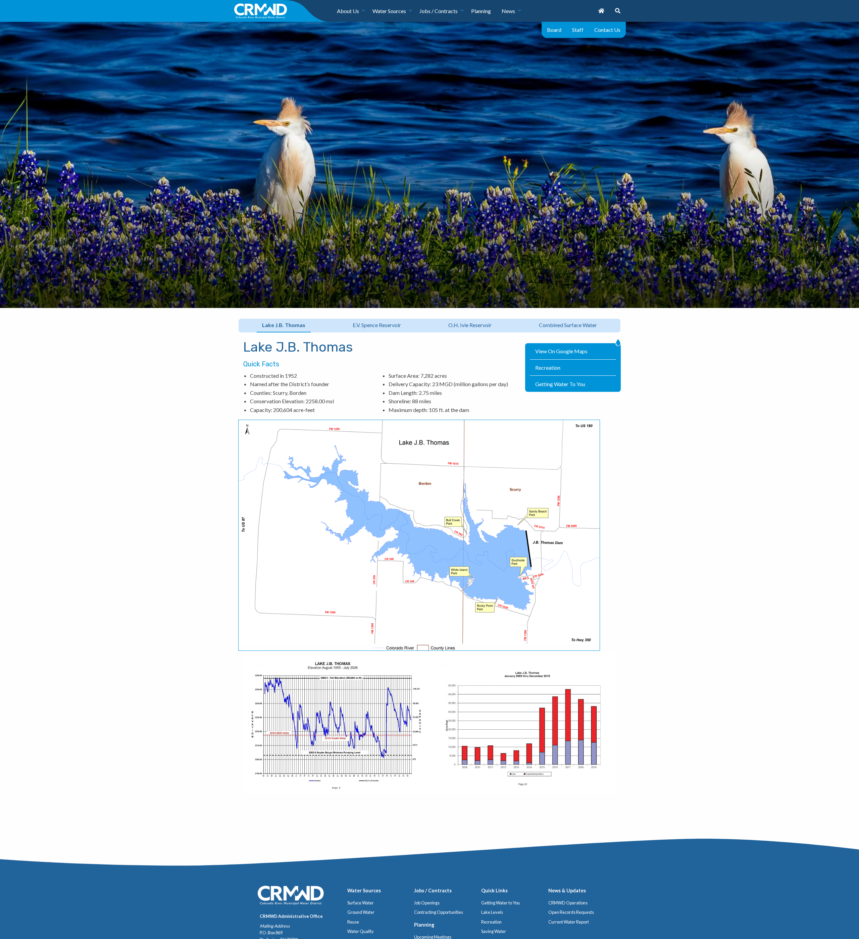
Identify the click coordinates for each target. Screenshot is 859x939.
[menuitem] (349, 11)
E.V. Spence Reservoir (377, 325)
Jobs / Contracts (438, 11)
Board (554, 30)
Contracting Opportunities (438, 912)
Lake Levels (492, 912)
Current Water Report (568, 922)
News (508, 11)
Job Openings (427, 902)
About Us (348, 11)
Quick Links (494, 890)
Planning (481, 11)
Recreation (547, 367)
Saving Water (493, 931)
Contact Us (607, 30)
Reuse (353, 922)
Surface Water (360, 902)
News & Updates (567, 890)
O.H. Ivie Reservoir (470, 325)
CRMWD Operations (568, 902)
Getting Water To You (560, 384)
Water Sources (389, 11)
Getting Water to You (500, 902)
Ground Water (360, 912)
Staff (578, 30)
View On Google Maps (561, 351)
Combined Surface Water (568, 325)
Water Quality (360, 931)
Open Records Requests (571, 912)
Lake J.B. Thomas (283, 325)
